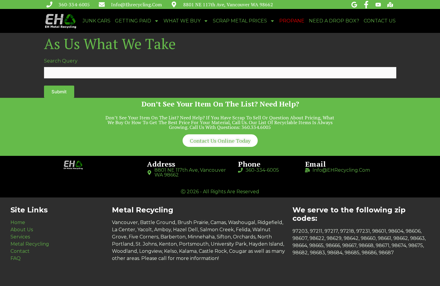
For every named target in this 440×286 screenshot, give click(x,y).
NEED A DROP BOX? (334, 21)
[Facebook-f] (366, 4)
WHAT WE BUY (182, 21)
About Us (21, 229)
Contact (20, 251)
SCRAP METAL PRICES (240, 21)
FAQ (15, 258)
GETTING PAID (133, 21)
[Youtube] (378, 4)
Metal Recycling (29, 244)
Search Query (61, 61)
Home (17, 222)
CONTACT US (380, 21)
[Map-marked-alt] (390, 4)
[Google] (354, 4)
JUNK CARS (96, 21)
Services (20, 237)
